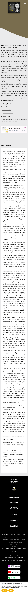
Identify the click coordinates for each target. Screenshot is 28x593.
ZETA (3, 548)
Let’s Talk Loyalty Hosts (15, 539)
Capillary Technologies (10, 548)
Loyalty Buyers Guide (8, 536)
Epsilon (14, 551)
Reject (11, 590)
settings (17, 587)
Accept (4, 590)
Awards (24, 534)
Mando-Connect (22, 555)
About (7, 534)
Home (3, 534)
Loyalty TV (8, 542)
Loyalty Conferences (19, 536)
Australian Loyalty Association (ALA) (18, 560)
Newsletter (5, 539)
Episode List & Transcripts (15, 534)
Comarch (19, 548)
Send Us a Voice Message (16, 542)
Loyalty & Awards (5, 560)
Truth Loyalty (15, 555)
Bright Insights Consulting (10, 557)
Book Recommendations (14, 544)
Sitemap (23, 539)
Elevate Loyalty (20, 557)
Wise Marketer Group (6, 555)
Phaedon (24, 548)
